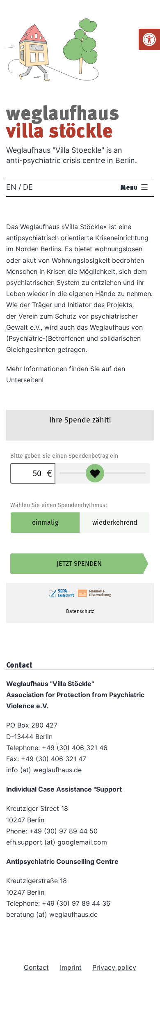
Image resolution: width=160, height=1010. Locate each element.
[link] (149, 39)
